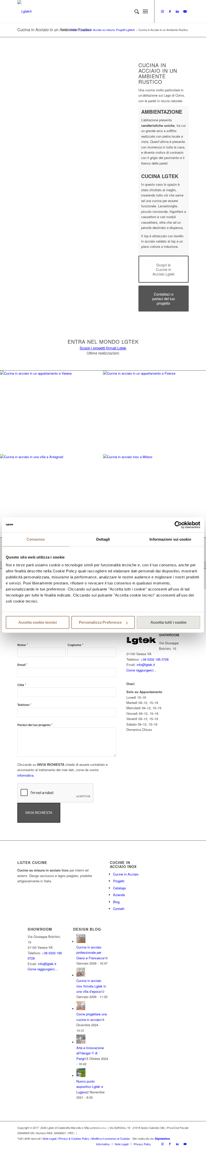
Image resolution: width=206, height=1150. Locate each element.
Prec (28, 86)
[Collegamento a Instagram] (162, 11)
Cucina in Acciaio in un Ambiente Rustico (54, 29)
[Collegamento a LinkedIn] (177, 11)
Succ (116, 86)
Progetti (118, 881)
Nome (22, 645)
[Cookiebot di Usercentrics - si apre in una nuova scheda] (178, 525)
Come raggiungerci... (141, 670)
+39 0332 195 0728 (155, 659)
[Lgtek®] (24, 11)
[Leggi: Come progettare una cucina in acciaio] (80, 1008)
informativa (25, 775)
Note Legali (49, 1138)
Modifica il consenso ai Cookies (110, 1138)
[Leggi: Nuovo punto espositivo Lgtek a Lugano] (80, 1075)
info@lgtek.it (146, 664)
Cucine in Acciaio (125, 874)
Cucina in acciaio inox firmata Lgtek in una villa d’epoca (91, 986)
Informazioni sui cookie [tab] (170, 539)
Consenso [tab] (36, 539)
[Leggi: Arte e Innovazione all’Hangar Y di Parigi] (80, 1042)
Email (22, 665)
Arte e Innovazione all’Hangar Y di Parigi (90, 1053)
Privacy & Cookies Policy (74, 1138)
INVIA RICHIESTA (38, 813)
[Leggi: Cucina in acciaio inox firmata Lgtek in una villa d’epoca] (80, 975)
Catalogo (119, 888)
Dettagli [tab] (103, 539)
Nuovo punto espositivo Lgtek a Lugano (89, 1086)
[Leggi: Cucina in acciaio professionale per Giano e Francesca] (80, 941)
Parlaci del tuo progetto (35, 725)
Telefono (24, 705)
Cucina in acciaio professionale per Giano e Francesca (90, 952)
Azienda (119, 894)
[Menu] (145, 11)
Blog (116, 901)
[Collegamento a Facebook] (170, 11)
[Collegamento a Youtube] (185, 11)
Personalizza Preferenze (100, 622)
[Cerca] (134, 11)
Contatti (118, 908)
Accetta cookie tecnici (37, 622)
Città (21, 685)
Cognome (75, 645)
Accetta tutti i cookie (168, 622)
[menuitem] (134, 11)
